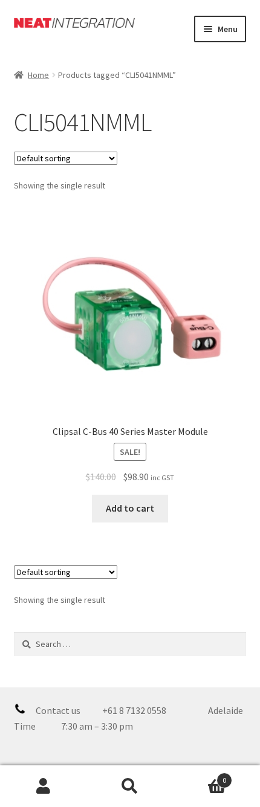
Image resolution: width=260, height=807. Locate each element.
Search (129, 786)
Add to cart (130, 508)
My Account (43, 786)
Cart (200, 776)
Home (38, 74)
